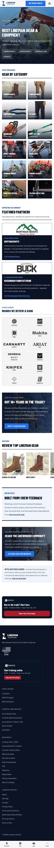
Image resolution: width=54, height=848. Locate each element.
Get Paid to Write (8, 758)
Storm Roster (7, 726)
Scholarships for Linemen (12, 746)
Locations (6, 693)
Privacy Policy (7, 806)
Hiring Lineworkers (9, 778)
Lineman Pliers (41, 51)
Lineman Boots (9, 51)
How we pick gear (16, 514)
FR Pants (7, 57)
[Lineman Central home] (8, 3)
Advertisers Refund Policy (12, 815)
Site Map (5, 798)
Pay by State (6, 774)
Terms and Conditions (10, 811)
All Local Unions (8, 819)
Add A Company (8, 782)
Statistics (5, 770)
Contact (5, 802)
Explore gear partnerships (19, 554)
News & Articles (8, 754)
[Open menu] (49, 3)
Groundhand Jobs (9, 714)
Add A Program (8, 697)
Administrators (8, 701)
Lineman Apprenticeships (12, 718)
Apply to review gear (16, 426)
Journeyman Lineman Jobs (12, 722)
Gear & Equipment (9, 762)
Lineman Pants (25, 51)
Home (4, 21)
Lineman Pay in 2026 (10, 742)
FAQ (3, 766)
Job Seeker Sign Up (35, 3)
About (4, 794)
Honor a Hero (7, 823)
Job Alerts (6, 730)
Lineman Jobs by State (11, 750)
